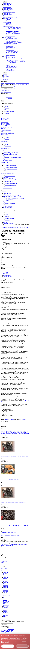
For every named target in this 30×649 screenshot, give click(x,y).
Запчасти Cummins (10, 57)
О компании (6, 76)
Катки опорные (10, 50)
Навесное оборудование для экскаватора (15, 61)
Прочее (5, 56)
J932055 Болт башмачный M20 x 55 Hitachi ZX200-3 (14, 502)
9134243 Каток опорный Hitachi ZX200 (10, 535)
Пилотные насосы (10, 36)
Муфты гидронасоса (11, 34)
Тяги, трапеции (7, 22)
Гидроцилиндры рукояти (12, 39)
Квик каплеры (9, 199)
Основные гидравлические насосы (14, 27)
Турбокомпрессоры (10, 69)
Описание (5, 272)
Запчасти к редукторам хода (12, 31)
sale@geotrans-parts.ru (6, 92)
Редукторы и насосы (8, 26)
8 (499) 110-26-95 (17, 84)
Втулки (8, 19)
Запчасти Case (6, 13)
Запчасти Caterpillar (8, 9)
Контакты (5, 79)
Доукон (7, 432)
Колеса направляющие (11, 52)
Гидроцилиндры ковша (11, 38)
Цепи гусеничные (10, 55)
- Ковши (11, 63)
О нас (2, 544)
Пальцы (8, 20)
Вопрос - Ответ (7, 275)
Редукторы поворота (11, 32)
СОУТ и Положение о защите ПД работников (6, 602)
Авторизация (9, 97)
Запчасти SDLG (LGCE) (9, 12)
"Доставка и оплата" (9, 419)
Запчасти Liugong (7, 15)
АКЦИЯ (7, 108)
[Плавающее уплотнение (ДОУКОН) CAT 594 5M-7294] (14, 227)
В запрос (3, 264)
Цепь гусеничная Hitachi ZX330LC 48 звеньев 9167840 (14, 525)
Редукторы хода (10, 29)
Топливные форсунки (11, 67)
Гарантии (5, 606)
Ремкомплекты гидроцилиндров (14, 42)
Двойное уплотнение (15, 432)
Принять (8, 646)
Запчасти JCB (6, 10)
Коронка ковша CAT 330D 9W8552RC (10, 479)
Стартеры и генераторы (11, 66)
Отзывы (5, 273)
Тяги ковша (9, 24)
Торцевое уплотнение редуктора (8, 434)
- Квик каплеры (12, 62)
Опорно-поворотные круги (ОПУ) (14, 58)
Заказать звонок (4, 93)
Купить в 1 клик (4, 461)
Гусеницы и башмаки (11, 45)
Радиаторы (8, 65)
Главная (5, 74)
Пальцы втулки (7, 18)
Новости (5, 75)
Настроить (22, 646)
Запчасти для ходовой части (10, 43)
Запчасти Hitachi (7, 7)
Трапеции (8, 23)
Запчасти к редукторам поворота (14, 33)
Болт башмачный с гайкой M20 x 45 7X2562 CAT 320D (14, 456)
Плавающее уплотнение (11, 433)
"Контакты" (24, 419)
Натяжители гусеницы (11, 53)
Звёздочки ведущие (10, 47)
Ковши (7, 200)
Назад (5, 1)
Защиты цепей (9, 46)
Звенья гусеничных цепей (12, 48)
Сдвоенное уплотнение (23, 433)
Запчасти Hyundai (7, 3)
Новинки (7, 106)
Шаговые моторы (10, 70)
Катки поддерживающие (12, 51)
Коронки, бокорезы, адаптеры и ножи (15, 60)
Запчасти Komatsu (7, 8)
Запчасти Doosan (7, 5)
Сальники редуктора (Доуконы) (13, 28)
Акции (5, 611)
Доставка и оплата (7, 77)
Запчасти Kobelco (7, 14)
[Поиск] (14, 88)
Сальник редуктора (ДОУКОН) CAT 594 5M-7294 (12, 431)
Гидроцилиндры (7, 37)
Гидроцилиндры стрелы (12, 41)
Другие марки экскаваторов (10, 17)
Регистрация (9, 98)
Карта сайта (4, 617)
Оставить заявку (19, 543)
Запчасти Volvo (7, 4)
